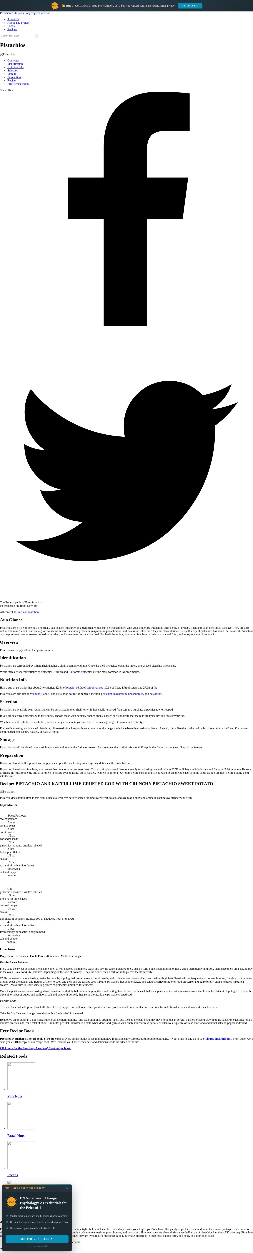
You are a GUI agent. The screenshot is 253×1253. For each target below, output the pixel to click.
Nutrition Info (15, 67)
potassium (155, 693)
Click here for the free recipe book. (35, 1048)
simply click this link (218, 1038)
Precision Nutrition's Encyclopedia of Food (25, 13)
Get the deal (189, 5)
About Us (13, 19)
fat (155, 687)
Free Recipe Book (18, 83)
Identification (15, 63)
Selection (12, 70)
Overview (13, 60)
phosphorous (135, 693)
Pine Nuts (14, 1096)
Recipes (12, 29)
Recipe (11, 80)
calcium (107, 693)
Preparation (14, 77)
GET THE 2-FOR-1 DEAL (37, 1238)
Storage (11, 73)
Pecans (12, 1175)
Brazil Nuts (15, 1136)
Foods (11, 26)
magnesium (120, 693)
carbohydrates (94, 687)
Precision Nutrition (28, 612)
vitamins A (36, 693)
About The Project (18, 22)
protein (70, 687)
